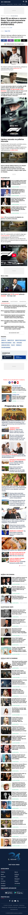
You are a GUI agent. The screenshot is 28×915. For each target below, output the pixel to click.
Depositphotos (14, 909)
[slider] (13, 288)
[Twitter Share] (24, 40)
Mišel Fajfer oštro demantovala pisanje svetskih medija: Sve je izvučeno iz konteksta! (18, 691)
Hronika (3, 881)
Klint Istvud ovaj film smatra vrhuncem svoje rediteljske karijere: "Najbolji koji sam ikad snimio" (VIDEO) (19, 663)
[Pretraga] (23, 1)
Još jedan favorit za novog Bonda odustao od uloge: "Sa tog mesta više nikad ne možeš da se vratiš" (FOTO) (19, 700)
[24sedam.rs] (5, 2)
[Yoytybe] (15, 901)
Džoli (2, 217)
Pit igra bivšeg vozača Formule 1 (12, 90)
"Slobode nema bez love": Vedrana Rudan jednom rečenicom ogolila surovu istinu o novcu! (19, 621)
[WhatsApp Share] (17, 40)
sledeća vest (15, 394)
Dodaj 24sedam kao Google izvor (15, 44)
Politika (16, 4)
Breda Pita (16, 68)
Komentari (23, 301)
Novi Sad (17, 886)
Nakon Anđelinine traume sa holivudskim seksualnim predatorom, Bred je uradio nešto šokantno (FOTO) (19, 579)
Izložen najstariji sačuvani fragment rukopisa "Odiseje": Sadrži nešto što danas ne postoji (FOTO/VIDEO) (19, 738)
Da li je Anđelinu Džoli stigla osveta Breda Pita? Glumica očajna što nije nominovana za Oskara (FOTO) (18, 182)
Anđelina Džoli (5, 345)
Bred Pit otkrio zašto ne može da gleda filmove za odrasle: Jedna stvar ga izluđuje (18, 588)
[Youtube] (18, 382)
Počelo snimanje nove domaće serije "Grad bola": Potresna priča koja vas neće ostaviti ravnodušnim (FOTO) (19, 813)
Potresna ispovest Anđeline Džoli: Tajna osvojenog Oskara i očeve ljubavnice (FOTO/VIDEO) (18, 200)
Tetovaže (19, 342)
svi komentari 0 (7, 357)
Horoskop (17, 883)
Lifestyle (3, 885)
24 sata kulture (14, 15)
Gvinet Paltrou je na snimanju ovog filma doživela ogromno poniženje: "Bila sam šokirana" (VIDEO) (17, 719)
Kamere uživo (9, 4)
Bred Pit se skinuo (6, 342)
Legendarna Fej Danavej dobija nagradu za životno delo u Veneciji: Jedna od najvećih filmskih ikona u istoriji (19, 784)
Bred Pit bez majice (20, 340)
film (14, 342)
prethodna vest (16, 386)
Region (17, 881)
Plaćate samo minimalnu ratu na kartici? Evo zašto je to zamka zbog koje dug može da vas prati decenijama (15, 307)
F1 (20, 68)
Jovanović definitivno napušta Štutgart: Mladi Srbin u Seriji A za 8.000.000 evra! (14, 311)
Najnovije (3, 4)
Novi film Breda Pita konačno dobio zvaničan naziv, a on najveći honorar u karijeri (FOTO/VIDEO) (19, 389)
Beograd (17, 879)
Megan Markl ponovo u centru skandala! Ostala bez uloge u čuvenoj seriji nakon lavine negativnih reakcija (19, 803)
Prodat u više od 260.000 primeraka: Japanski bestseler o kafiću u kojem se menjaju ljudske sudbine (19, 649)
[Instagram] (12, 382)
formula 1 (18, 345)
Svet (2, 879)
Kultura (8, 15)
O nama (6, 905)
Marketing (21, 905)
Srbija (16, 876)
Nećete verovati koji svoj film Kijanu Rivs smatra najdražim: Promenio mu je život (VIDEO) (19, 756)
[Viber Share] (11, 40)
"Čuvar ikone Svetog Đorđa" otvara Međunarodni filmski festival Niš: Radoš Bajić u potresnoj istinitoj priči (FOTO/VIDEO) (19, 831)
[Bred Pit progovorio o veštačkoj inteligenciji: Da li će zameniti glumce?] (6, 599)
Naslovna (3, 15)
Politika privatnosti (12, 907)
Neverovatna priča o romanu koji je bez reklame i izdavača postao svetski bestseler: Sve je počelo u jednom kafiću (19, 682)
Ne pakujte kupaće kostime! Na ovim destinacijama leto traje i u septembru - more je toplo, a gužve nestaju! (14, 328)
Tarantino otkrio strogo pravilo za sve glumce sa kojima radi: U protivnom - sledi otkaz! (19, 747)
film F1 (13, 345)
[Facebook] (10, 382)
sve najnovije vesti (14, 333)
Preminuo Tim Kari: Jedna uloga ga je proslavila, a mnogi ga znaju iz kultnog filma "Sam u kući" (19, 612)
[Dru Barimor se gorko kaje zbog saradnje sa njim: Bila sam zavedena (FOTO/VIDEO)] (6, 711)
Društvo (3, 883)
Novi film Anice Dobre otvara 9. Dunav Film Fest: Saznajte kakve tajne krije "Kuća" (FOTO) (19, 672)
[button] (13, 285)
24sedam (3, 296)
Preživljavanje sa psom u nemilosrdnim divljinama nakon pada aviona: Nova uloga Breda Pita (18, 191)
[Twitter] (15, 382)
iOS (11, 294)
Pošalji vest (4, 907)
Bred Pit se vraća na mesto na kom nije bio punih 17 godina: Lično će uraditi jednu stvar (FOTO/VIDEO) (19, 398)
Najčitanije (14, 301)
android (16, 294)
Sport (19, 4)
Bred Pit (3, 340)
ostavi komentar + (19, 357)
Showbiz (24, 4)
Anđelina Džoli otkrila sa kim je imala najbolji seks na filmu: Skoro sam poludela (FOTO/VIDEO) (19, 208)
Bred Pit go (11, 340)
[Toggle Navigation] (26, 1)
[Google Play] (18, 892)
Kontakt (10, 905)
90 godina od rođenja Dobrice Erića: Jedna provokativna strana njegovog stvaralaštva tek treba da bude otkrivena (19, 822)
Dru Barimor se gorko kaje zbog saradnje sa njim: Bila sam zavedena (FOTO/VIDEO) (19, 710)
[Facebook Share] (4, 40)
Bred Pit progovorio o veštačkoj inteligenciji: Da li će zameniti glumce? (19, 597)
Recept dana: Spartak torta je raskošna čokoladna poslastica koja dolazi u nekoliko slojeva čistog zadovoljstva (14, 316)
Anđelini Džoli (14, 150)
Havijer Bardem (5, 236)
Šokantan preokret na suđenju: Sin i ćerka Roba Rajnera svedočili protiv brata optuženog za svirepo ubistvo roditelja (19, 728)
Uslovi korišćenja (22, 907)
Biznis (16, 872)
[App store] (9, 892)
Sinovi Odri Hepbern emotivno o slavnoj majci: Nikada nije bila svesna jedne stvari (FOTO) (19, 640)
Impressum (15, 905)
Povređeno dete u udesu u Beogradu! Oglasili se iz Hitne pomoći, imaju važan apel (14, 322)
